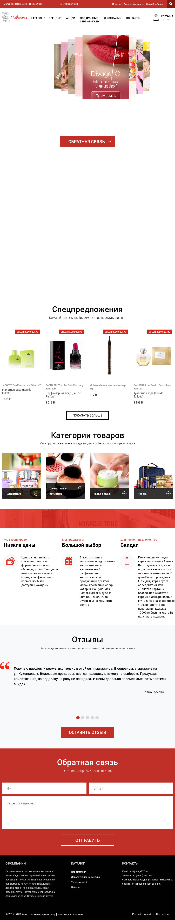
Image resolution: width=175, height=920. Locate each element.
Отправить (87, 840)
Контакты (133, 18)
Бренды (54, 18)
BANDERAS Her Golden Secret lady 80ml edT (152, 386)
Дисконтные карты (134, 4)
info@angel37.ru (139, 871)
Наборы (142, 493)
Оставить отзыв (87, 732)
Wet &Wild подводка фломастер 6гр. (108, 386)
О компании (113, 18)
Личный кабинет (154, 4)
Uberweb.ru (163, 914)
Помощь (116, 4)
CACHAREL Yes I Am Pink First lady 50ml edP (64, 386)
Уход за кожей (102, 493)
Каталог (36, 18)
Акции (70, 18)
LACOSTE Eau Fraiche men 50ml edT (21, 385)
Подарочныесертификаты (89, 19)
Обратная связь (86, 141)
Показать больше (87, 415)
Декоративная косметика (58, 491)
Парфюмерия (13, 493)
